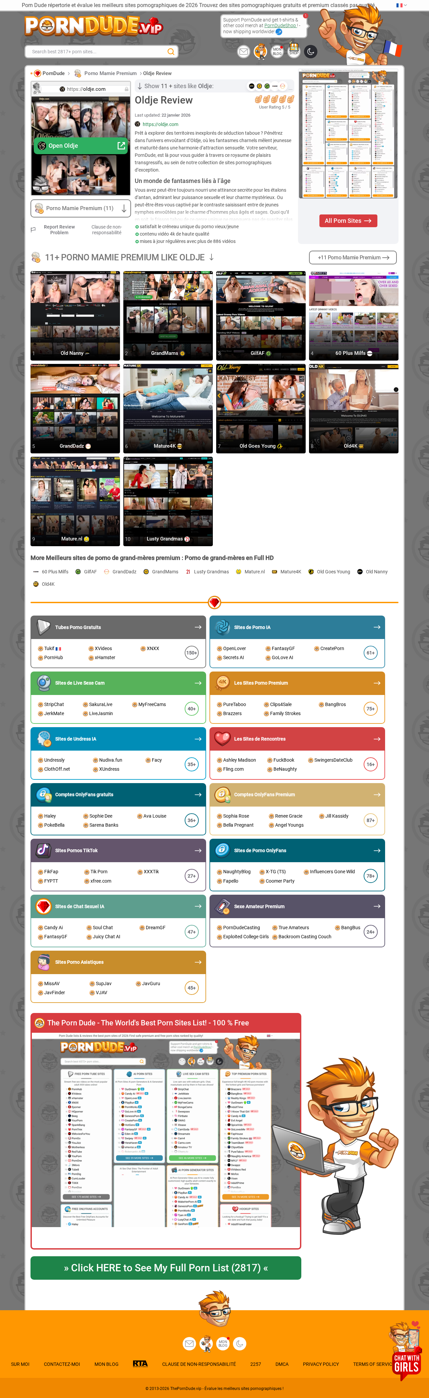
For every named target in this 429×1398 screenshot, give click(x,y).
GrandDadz (72, 446)
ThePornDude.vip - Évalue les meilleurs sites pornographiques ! (227, 1388)
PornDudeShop (280, 25)
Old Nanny (73, 354)
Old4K (351, 446)
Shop (294, 53)
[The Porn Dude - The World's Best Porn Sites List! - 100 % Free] (165, 1141)
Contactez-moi (62, 1364)
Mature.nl (72, 539)
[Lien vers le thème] (310, 51)
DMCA (282, 1364)
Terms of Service (374, 1364)
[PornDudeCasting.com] (260, 51)
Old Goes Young (258, 446)
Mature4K (165, 446)
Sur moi (20, 1364)
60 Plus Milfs (351, 354)
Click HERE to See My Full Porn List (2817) (165, 1268)
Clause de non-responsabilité (106, 229)
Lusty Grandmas (165, 539)
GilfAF (258, 354)
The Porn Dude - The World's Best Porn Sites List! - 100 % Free (148, 1023)
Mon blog (277, 51)
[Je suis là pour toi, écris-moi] (243, 51)
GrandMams (165, 354)
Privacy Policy (321, 1364)
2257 (255, 1364)
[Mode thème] (239, 1343)
